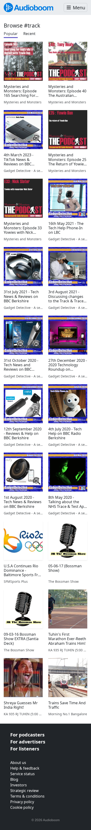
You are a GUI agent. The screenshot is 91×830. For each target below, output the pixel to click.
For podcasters (27, 735)
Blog (14, 779)
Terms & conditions (27, 796)
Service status (22, 773)
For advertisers (27, 742)
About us (18, 762)
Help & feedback (24, 768)
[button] (75, 7)
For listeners (24, 749)
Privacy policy (22, 801)
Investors (18, 785)
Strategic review (24, 790)
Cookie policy (22, 807)
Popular (11, 33)
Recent (29, 33)
